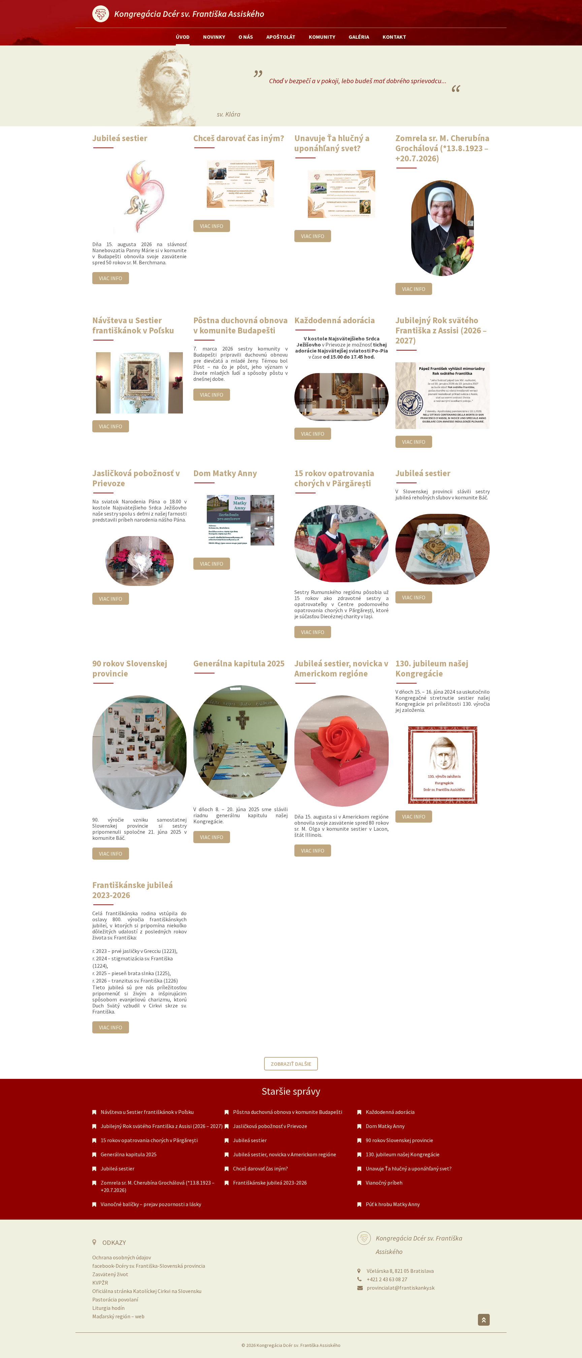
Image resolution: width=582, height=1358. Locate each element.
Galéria (359, 36)
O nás (245, 36)
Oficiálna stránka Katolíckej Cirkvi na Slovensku (146, 1291)
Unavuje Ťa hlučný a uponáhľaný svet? (409, 1168)
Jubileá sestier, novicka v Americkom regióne (284, 1154)
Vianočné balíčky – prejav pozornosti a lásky (151, 1204)
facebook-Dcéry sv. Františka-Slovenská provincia (148, 1265)
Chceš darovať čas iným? (260, 1168)
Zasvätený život (110, 1274)
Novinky (214, 36)
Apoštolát (280, 36)
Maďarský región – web (118, 1316)
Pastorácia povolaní (115, 1299)
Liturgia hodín (108, 1307)
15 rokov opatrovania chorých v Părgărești (149, 1140)
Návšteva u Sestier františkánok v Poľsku (147, 1111)
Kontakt (394, 36)
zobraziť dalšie (291, 1063)
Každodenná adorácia (390, 1111)
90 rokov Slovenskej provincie (399, 1140)
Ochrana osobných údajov (121, 1257)
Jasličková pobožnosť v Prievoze (270, 1126)
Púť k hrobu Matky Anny (393, 1204)
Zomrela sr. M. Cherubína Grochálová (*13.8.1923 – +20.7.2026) (158, 1186)
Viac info (110, 278)
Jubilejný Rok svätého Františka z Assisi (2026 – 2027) (162, 1126)
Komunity (322, 36)
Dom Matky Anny (385, 1126)
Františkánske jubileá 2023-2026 (270, 1182)
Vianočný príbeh (384, 1182)
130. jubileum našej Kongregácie (403, 1154)
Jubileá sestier (250, 1140)
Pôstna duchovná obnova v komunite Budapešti (287, 1111)
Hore (484, 1320)
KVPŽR (100, 1282)
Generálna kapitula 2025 (129, 1154)
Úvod (183, 36)
